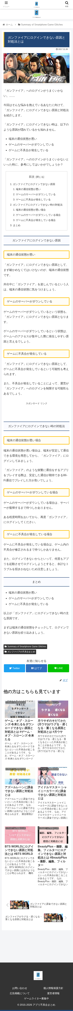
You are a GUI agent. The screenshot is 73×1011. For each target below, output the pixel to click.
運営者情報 (53, 993)
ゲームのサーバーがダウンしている (36, 194)
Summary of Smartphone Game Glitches (26, 646)
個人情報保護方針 (53, 988)
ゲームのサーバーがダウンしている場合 (38, 214)
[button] (66, 571)
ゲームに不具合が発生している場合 (36, 220)
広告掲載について (20, 993)
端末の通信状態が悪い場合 (31, 209)
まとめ (16, 225)
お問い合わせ (19, 988)
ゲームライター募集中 (36, 998)
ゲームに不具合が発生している (33, 199)
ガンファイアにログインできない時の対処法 (38, 204)
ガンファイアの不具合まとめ (21, 651)
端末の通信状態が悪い (28, 189)
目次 (32, 176)
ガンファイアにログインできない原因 (34, 184)
